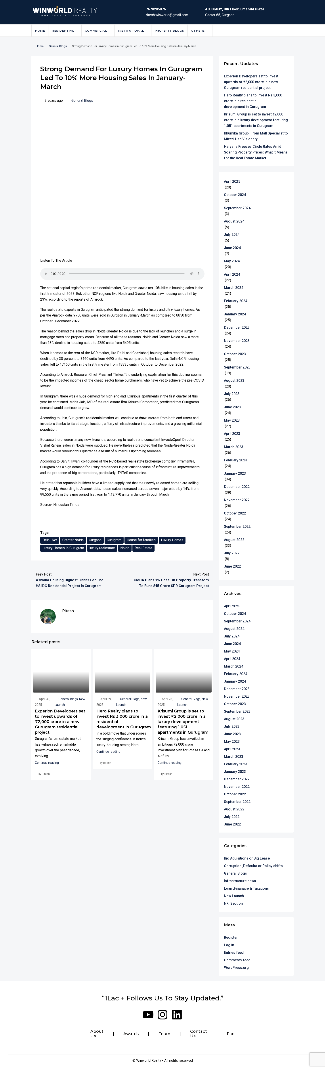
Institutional (131, 30)
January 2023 (235, 473)
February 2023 (235, 460)
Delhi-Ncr (49, 540)
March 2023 (233, 447)
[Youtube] (148, 1014)
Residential (63, 30)
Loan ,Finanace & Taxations (246, 888)
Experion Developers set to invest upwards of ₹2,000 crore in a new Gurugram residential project (60, 722)
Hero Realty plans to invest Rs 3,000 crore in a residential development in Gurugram (253, 101)
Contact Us (198, 1034)
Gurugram (114, 540)
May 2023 (232, 420)
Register (231, 937)
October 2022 (235, 513)
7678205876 (156, 9)
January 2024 (235, 314)
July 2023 (231, 394)
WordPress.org (236, 967)
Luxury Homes (172, 540)
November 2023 (237, 341)
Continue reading (47, 762)
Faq (231, 1034)
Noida (124, 548)
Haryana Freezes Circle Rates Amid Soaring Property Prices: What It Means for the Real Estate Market (256, 152)
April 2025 (232, 181)
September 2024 (237, 208)
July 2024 (231, 234)
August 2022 (234, 540)
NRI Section (233, 903)
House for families (141, 540)
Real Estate (143, 548)
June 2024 (232, 248)
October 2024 (235, 195)
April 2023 (232, 434)
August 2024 (234, 221)
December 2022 (237, 487)
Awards (131, 1034)
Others (198, 30)
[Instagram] (162, 1014)
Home (40, 30)
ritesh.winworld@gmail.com (167, 15)
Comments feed (237, 960)
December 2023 (237, 327)
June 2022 (232, 566)
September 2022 (237, 526)
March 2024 (233, 288)
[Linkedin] (176, 1014)
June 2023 (232, 407)
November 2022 (237, 500)
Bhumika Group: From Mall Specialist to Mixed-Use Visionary (256, 136)
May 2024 (232, 261)
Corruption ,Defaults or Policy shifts (253, 866)
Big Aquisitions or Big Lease (247, 858)
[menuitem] (286, 30)
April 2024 (232, 274)
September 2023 (237, 367)
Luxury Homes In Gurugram (63, 548)
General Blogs (58, 46)
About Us (96, 1034)
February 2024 (235, 301)
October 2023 (235, 354)
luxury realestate (102, 548)
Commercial (96, 30)
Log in (229, 945)
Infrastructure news (240, 881)
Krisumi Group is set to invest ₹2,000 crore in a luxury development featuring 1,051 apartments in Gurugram (183, 722)
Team (164, 1034)
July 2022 (231, 553)
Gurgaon (95, 540)
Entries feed (234, 952)
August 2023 (234, 380)
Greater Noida (73, 540)
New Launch (234, 896)
